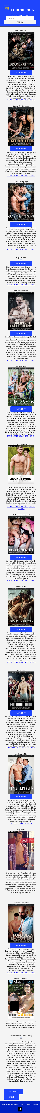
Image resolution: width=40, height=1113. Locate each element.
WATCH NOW (21, 73)
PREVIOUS (13, 1092)
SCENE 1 (10, 100)
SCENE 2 (17, 100)
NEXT (11, 1097)
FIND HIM (20, 22)
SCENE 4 (32, 100)
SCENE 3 (24, 100)
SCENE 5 (21, 509)
